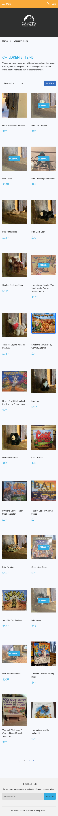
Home (5, 41)
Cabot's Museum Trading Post (32, 810)
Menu (8, 4)
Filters (50, 83)
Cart (53, 4)
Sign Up (50, 796)
